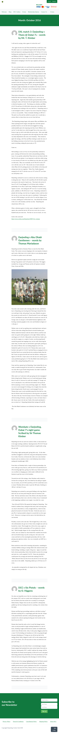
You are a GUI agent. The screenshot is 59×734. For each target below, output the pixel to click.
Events (24, 12)
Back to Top (54, 729)
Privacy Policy (6, 721)
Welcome (4, 12)
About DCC (53, 721)
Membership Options (33, 12)
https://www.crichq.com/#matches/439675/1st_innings (26, 219)
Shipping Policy (43, 721)
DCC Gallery (16, 12)
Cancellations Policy (31, 721)
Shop (10, 12)
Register (54, 1)
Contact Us (44, 12)
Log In (49, 1)
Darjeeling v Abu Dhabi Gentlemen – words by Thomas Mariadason (30, 240)
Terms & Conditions (18, 721)
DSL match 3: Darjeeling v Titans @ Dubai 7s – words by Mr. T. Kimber (31, 35)
